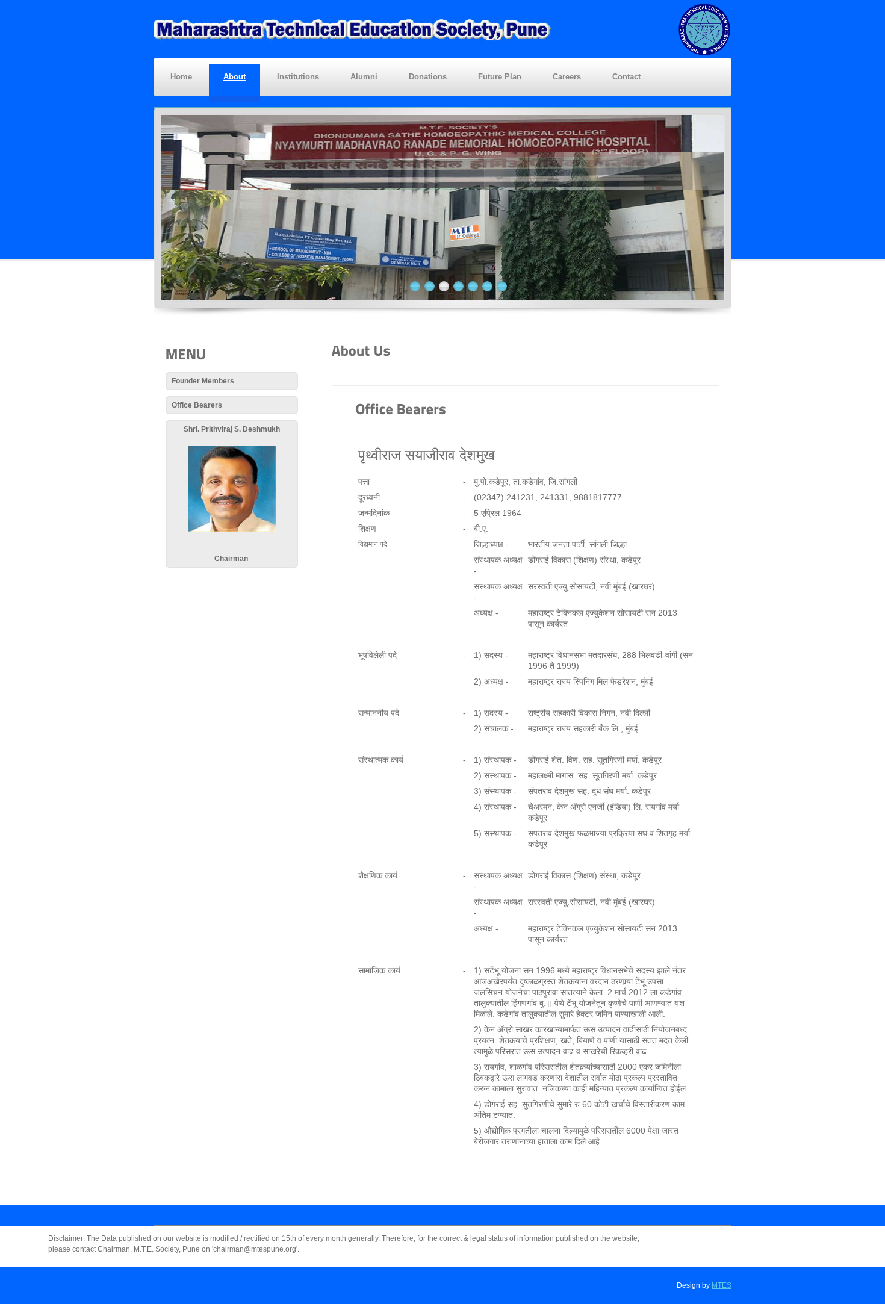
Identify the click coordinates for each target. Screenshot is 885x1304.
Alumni (363, 76)
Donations (428, 76)
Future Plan (499, 76)
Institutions (298, 76)
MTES (721, 1285)
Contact (626, 76)
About (234, 76)
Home (181, 76)
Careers (567, 76)
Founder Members (203, 381)
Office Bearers (197, 405)
